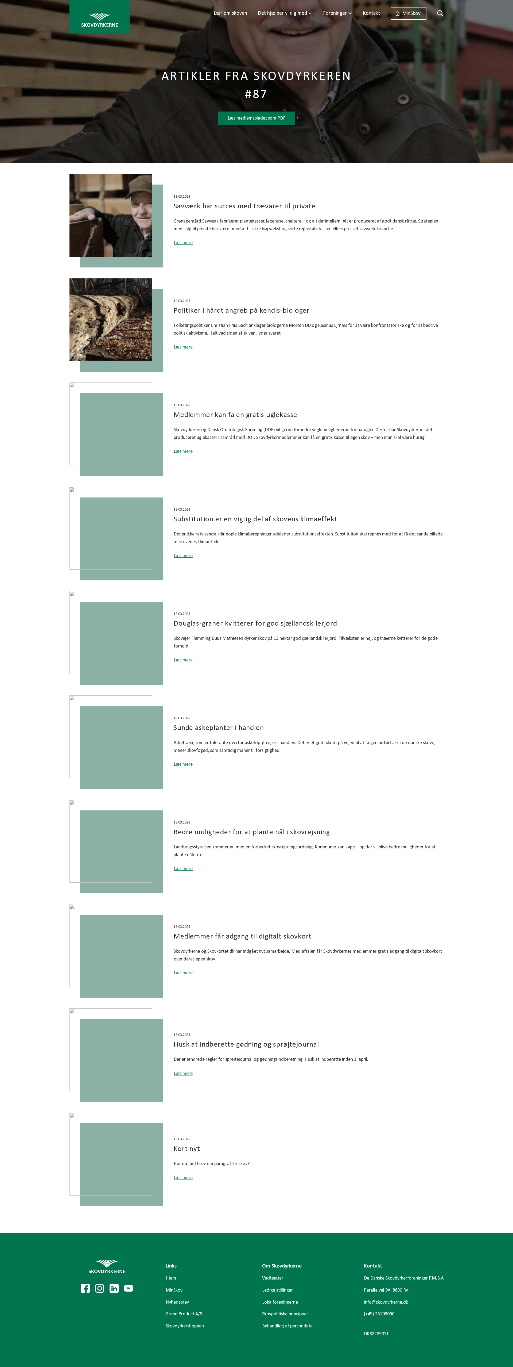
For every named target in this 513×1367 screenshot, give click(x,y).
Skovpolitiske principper (285, 1314)
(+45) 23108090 (379, 1314)
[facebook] (85, 1288)
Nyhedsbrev (177, 1302)
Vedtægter (272, 1278)
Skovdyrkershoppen (185, 1326)
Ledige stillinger (277, 1290)
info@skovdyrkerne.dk (386, 1302)
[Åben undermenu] (310, 13)
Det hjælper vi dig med (282, 13)
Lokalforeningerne (280, 1302)
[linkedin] (114, 1288)
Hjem (171, 1278)
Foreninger (335, 13)
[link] (99, 16)
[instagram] (99, 1288)
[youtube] (128, 1288)
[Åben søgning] (438, 13)
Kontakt (371, 13)
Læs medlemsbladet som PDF (256, 118)
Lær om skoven (230, 13)
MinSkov (411, 13)
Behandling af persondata (287, 1326)
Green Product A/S (184, 1314)
